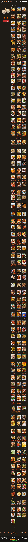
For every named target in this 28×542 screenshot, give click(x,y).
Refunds (25, 538)
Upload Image (6, 21)
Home (17, 1)
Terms (22, 537)
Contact (23, 538)
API (20, 1)
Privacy (25, 537)
